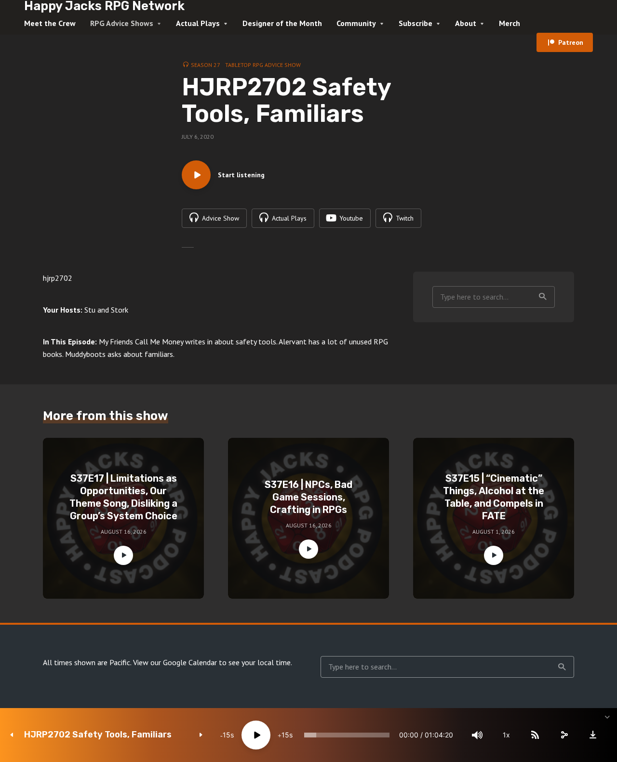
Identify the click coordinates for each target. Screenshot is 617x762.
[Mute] (477, 735)
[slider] (346, 735)
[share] (564, 735)
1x (506, 735)
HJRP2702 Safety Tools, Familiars (98, 735)
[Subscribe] (535, 735)
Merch (509, 23)
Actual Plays (198, 23)
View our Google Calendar (175, 662)
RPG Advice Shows (121, 23)
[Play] (255, 735)
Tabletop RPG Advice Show (263, 64)
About (465, 23)
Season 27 (205, 64)
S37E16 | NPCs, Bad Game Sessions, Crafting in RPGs (308, 497)
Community (356, 23)
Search (543, 297)
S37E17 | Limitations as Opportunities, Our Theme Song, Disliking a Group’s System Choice (123, 497)
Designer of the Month (282, 23)
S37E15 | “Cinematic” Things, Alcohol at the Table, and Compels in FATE (493, 497)
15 (226, 735)
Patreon (570, 42)
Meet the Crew (50, 23)
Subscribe (415, 23)
